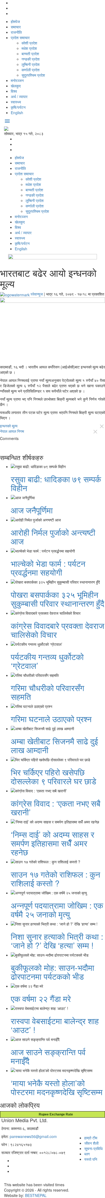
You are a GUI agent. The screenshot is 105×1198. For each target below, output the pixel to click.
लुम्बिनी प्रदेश (31, 64)
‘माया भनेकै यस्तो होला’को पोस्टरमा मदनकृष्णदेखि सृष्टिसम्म (57, 1087)
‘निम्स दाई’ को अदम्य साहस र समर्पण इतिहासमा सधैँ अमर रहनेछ (52, 843)
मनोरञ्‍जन (17, 80)
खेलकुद (16, 85)
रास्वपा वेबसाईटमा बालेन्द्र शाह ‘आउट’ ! (55, 1025)
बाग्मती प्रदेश (30, 53)
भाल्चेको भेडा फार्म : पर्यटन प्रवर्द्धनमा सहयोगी (48, 568)
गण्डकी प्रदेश (31, 59)
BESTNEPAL (36, 1195)
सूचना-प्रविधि (93, 1148)
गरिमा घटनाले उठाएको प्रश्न (51, 719)
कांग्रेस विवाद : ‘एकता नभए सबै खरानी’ (55, 807)
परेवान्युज (37, 294)
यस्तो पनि (90, 1159)
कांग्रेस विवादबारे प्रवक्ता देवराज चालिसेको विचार (57, 630)
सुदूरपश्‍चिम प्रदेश (33, 75)
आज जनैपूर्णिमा (32, 510)
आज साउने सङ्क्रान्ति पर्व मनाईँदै (48, 1056)
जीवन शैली (91, 1143)
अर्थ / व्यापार (19, 96)
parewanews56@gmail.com (33, 1136)
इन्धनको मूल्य (9, 425)
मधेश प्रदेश (29, 48)
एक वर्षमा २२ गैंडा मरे (41, 998)
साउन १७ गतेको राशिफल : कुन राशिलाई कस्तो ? (55, 878)
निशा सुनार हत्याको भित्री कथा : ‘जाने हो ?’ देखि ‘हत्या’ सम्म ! (57, 941)
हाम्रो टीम (90, 1137)
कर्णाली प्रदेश (31, 69)
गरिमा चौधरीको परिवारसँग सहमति (47, 692)
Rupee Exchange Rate (54, 1114)
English (17, 112)
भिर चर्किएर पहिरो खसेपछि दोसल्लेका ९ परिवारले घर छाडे (53, 776)
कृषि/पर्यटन (18, 107)
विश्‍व (14, 91)
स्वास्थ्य (16, 102)
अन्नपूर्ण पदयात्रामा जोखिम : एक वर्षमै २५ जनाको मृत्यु (57, 910)
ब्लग (87, 1153)
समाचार (16, 26)
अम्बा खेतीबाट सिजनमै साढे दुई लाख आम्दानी (54, 745)
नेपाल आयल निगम (12, 431)
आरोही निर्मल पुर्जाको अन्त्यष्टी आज (53, 537)
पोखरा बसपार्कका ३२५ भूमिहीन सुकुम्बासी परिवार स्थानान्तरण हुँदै (57, 599)
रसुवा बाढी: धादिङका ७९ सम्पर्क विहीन (56, 483)
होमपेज (15, 21)
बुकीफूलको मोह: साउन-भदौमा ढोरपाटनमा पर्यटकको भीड (52, 972)
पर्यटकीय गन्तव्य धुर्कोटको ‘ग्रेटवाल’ (47, 661)
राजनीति (16, 32)
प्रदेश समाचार (20, 37)
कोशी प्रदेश (29, 43)
